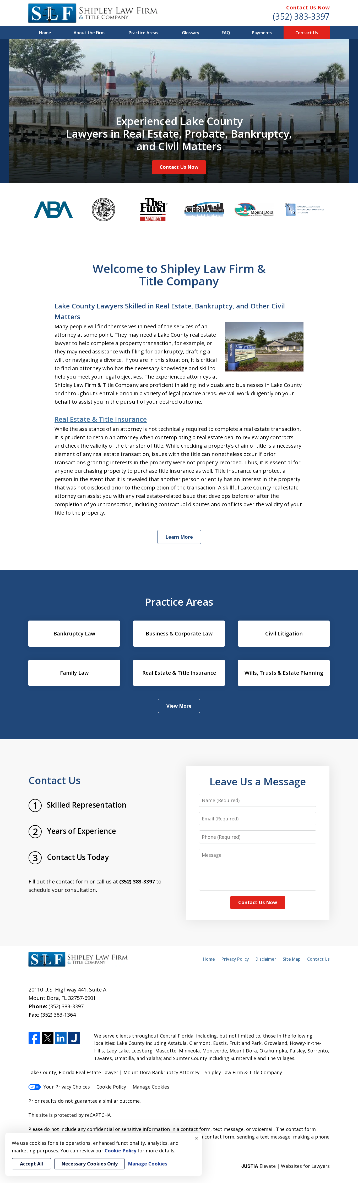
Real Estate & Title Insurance (101, 419)
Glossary (190, 33)
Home (45, 33)
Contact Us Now (308, 7)
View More (179, 706)
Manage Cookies (151, 1087)
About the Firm (89, 33)
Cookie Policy (111, 1087)
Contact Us (306, 33)
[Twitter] (47, 1038)
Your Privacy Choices (67, 1087)
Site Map (292, 959)
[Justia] (74, 1038)
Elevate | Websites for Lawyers (285, 1166)
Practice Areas (143, 33)
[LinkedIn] (61, 1038)
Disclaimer (266, 959)
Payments (262, 33)
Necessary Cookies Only (89, 1164)
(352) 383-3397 (301, 16)
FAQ (226, 33)
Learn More (179, 537)
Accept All (31, 1164)
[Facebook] (34, 1038)
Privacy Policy (235, 959)
